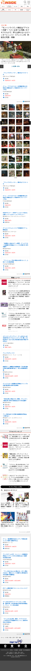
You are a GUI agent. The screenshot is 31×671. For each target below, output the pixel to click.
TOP (15, 642)
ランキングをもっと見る (15, 487)
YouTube (25, 647)
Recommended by (22, 532)
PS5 (22, 6)
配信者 (21, 9)
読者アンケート (3, 10)
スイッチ (15, 6)
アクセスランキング (9, 6)
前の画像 (1, 66)
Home (5, 647)
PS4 (28, 6)
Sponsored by (19, 101)
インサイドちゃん (28, 10)
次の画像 (29, 66)
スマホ (9, 9)
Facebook (12, 647)
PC (15, 9)
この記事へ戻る (15, 66)
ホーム (3, 6)
